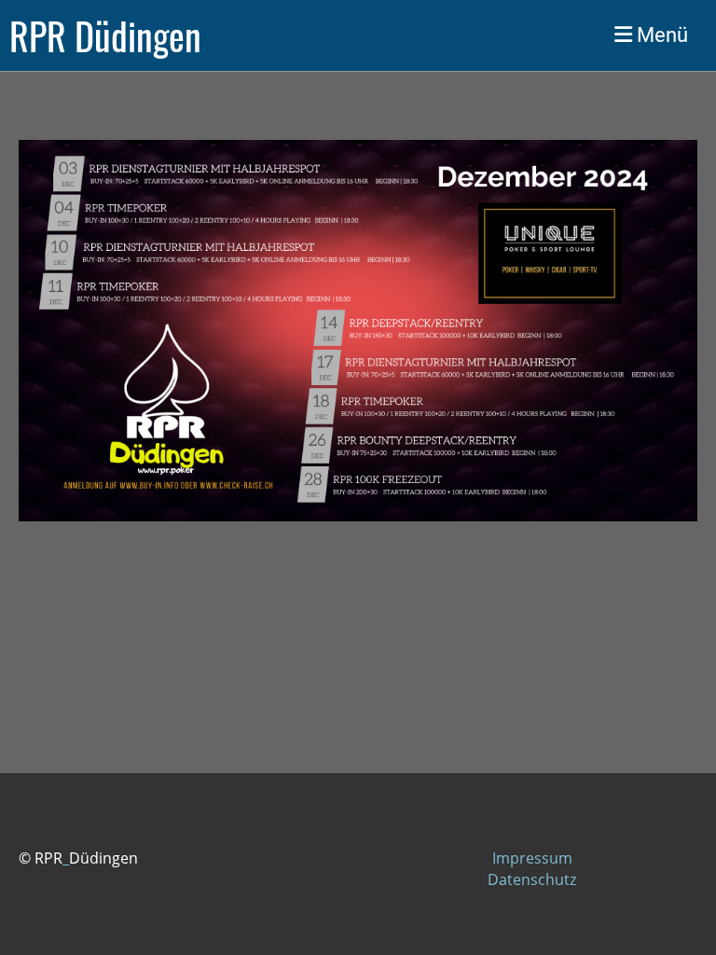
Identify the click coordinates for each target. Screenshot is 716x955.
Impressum (532, 858)
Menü (660, 35)
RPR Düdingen (105, 35)
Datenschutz (532, 879)
